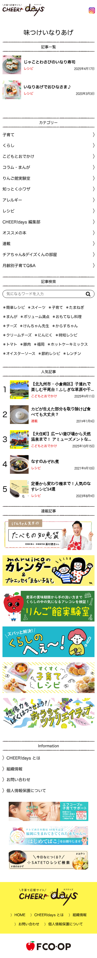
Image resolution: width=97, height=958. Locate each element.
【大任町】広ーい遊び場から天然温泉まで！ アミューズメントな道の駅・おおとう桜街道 (61, 437)
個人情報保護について (26, 791)
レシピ (28, 68)
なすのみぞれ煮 (45, 461)
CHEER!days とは (23, 758)
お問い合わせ (18, 780)
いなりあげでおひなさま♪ (47, 87)
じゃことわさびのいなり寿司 (49, 62)
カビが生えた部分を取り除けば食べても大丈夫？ (61, 411)
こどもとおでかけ (44, 396)
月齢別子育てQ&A (19, 266)
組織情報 (14, 769)
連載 (6, 244)
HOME (19, 915)
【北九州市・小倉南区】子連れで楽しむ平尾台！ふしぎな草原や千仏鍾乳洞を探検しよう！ (61, 387)
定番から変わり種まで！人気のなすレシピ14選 (61, 486)
